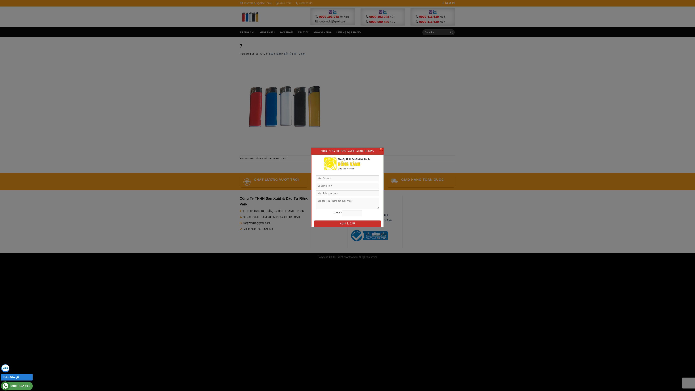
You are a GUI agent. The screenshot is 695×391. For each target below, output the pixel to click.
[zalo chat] (5, 368)
